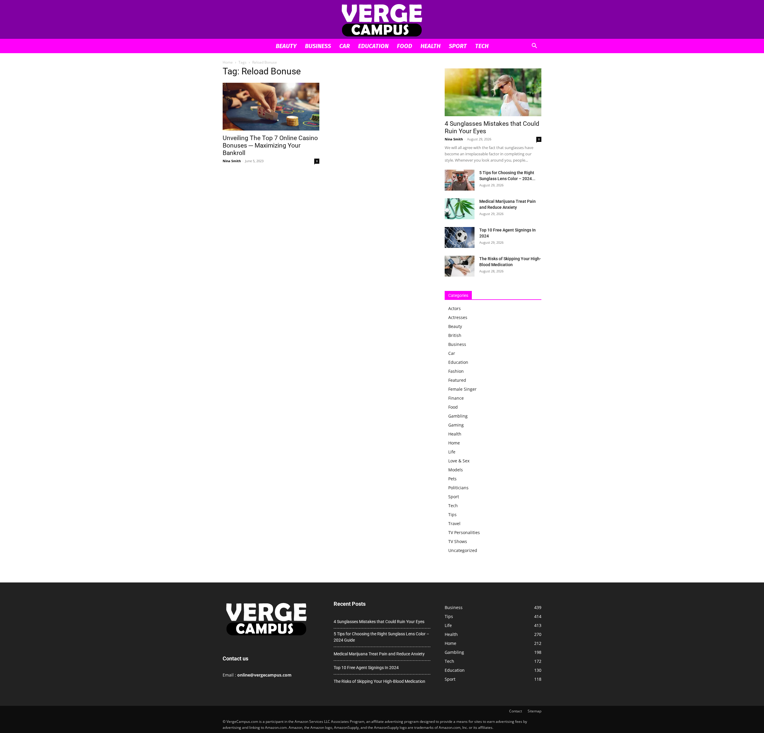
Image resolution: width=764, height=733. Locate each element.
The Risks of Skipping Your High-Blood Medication (379, 681)
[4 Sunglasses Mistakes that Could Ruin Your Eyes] (493, 92)
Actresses (457, 317)
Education (373, 46)
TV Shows (457, 541)
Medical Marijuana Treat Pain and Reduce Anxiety (379, 653)
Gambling (458, 416)
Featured (457, 380)
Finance (456, 398)
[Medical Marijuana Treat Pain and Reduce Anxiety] (460, 208)
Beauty (286, 46)
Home (228, 62)
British (454, 335)
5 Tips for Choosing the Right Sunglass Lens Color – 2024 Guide (381, 636)
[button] (534, 46)
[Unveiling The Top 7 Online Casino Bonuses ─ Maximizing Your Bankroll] (271, 107)
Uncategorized (462, 550)
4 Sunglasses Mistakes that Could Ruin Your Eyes (379, 621)
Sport (458, 46)
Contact (515, 711)
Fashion (456, 371)
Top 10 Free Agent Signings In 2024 (366, 667)
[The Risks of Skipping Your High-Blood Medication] (460, 266)
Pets (452, 478)
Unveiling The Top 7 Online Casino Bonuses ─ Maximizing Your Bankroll (270, 145)
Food (404, 46)
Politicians (458, 487)
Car (344, 46)
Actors (454, 308)
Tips (452, 514)
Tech (482, 46)
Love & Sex (458, 461)
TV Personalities (464, 532)
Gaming (456, 425)
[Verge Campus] (382, 20)
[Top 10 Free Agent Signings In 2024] (460, 237)
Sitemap (534, 711)
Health (430, 46)
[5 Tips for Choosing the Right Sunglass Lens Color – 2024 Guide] (460, 180)
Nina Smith (232, 161)
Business (318, 46)
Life (451, 452)
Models (455, 470)
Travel (454, 523)
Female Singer (462, 389)
